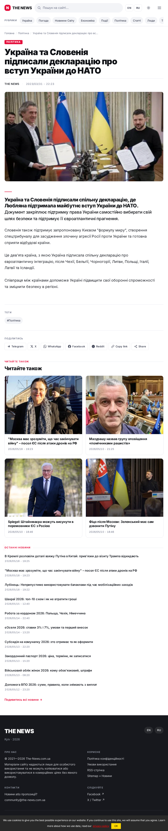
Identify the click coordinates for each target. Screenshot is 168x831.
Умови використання (102, 764)
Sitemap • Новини (99, 776)
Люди (151, 20)
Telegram (17, 346)
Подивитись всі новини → (23, 699)
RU (138, 7)
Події (104, 20)
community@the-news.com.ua (25, 800)
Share (142, 346)
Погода (43, 20)
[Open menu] (159, 8)
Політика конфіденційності (105, 758)
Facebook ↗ (95, 794)
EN (129, 7)
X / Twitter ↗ (96, 800)
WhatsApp (54, 346)
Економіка (87, 20)
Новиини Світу (64, 20)
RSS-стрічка (95, 770)
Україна (27, 20)
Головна (9, 33)
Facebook (78, 346)
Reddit (100, 346)
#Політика (13, 320)
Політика (120, 20)
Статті (137, 20)
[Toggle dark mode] (148, 8)
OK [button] (116, 826)
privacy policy (101, 826)
